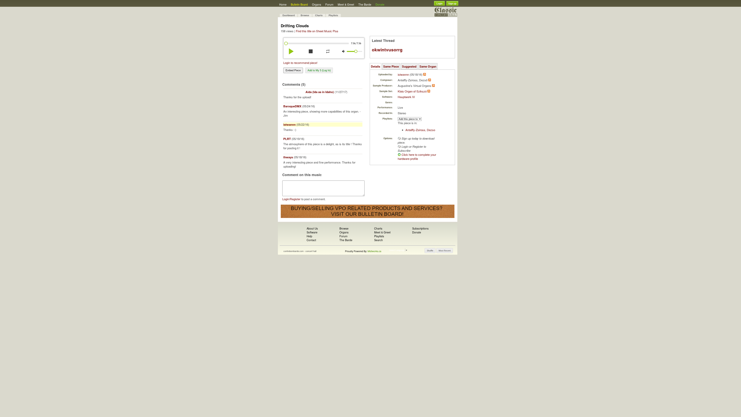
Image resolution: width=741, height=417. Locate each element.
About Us (312, 228)
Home (283, 4)
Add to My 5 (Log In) (319, 70)
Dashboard (289, 15)
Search (378, 240)
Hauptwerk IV (406, 97)
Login (439, 3)
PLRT (287, 139)
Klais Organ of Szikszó (412, 91)
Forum (329, 4)
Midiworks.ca (374, 251)
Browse (305, 15)
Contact (311, 240)
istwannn (289, 124)
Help (309, 236)
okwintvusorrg (387, 50)
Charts (319, 15)
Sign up (452, 3)
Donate (380, 4)
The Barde (364, 4)
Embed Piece (293, 70)
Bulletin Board (299, 4)
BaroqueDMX (292, 106)
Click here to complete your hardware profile (417, 157)
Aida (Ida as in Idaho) (319, 92)
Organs (316, 4)
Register (295, 199)
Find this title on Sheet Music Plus (317, 31)
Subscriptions (420, 228)
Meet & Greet (346, 4)
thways (288, 157)
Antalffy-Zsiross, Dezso (420, 130)
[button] (430, 250)
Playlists (333, 15)
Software (312, 232)
